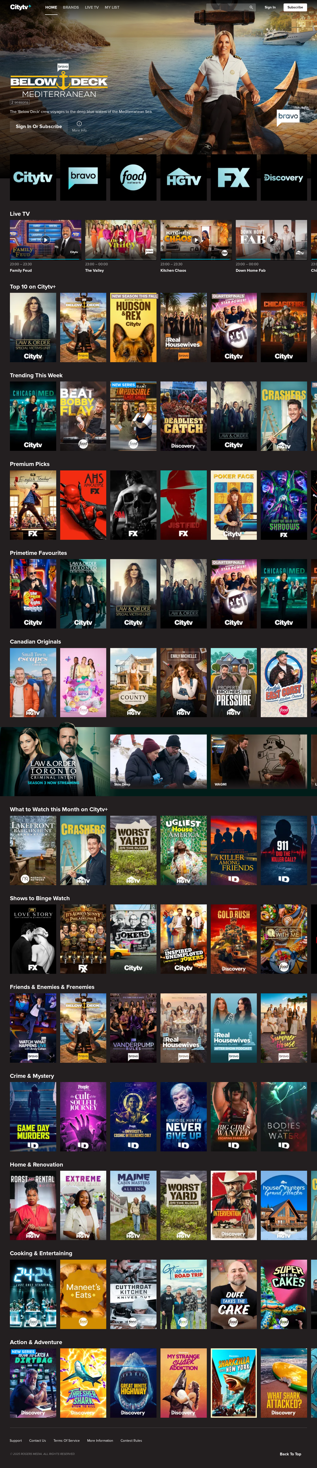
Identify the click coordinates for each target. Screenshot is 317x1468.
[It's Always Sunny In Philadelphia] (83, 939)
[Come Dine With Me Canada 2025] (284, 939)
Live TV (20, 213)
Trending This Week (36, 375)
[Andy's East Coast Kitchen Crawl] (284, 682)
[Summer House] (284, 1028)
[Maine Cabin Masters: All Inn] (133, 1205)
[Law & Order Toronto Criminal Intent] (83, 593)
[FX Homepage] (234, 177)
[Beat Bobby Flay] (83, 416)
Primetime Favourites (38, 553)
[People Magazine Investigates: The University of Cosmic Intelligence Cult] (133, 1116)
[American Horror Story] (83, 505)
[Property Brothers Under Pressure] (234, 682)
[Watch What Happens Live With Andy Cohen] (33, 1028)
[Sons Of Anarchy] (133, 505)
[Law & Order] (234, 416)
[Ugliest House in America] (183, 850)
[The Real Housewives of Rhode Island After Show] (234, 1028)
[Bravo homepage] (83, 177)
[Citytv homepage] (33, 177)
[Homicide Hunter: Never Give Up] (183, 1116)
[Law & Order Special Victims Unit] (33, 327)
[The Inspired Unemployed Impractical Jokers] (183, 939)
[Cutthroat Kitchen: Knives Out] (133, 1294)
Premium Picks (30, 464)
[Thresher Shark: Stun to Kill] (83, 1383)
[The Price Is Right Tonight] (33, 593)
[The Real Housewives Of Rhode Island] (183, 1028)
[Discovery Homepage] (284, 177)
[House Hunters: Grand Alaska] (284, 1205)
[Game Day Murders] (33, 1116)
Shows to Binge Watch (40, 898)
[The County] (133, 682)
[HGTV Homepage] (183, 177)
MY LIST (112, 7)
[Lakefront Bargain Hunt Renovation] (33, 850)
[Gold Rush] (234, 939)
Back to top (290, 1454)
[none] (16, 1441)
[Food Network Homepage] (133, 177)
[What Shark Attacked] (284, 1383)
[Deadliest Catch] (183, 416)
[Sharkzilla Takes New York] (234, 1383)
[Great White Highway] (133, 1383)
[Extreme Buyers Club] (83, 1205)
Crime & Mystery (32, 1076)
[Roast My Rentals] (33, 1205)
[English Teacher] (33, 505)
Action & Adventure (36, 1342)
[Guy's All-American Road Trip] (183, 1294)
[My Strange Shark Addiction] (183, 1383)
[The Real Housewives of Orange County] (183, 327)
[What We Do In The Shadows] (284, 505)
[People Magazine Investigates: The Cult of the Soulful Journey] (83, 1116)
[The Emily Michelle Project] (183, 682)
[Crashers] (284, 416)
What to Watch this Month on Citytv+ (59, 809)
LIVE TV (92, 7)
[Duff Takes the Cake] (234, 1294)
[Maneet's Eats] (83, 1294)
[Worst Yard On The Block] (133, 850)
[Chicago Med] (33, 416)
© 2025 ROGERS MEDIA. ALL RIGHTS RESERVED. (42, 1454)
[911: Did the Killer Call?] (284, 850)
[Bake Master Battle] (83, 682)
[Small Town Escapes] (33, 682)
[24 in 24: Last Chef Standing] (33, 1294)
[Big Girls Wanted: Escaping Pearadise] (234, 1116)
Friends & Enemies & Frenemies (52, 987)
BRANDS (71, 7)
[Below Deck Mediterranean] (83, 327)
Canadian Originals (35, 641)
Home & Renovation (36, 1164)
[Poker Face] (234, 505)
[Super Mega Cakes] (284, 1294)
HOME (51, 7)
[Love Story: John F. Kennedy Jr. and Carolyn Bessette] (33, 939)
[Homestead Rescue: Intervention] (234, 1205)
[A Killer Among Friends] (234, 850)
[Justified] (183, 505)
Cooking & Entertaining (41, 1253)
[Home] (20, 7)
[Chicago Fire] (284, 327)
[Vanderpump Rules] (133, 1028)
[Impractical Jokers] (133, 939)
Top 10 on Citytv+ (33, 286)
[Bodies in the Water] (284, 1116)
